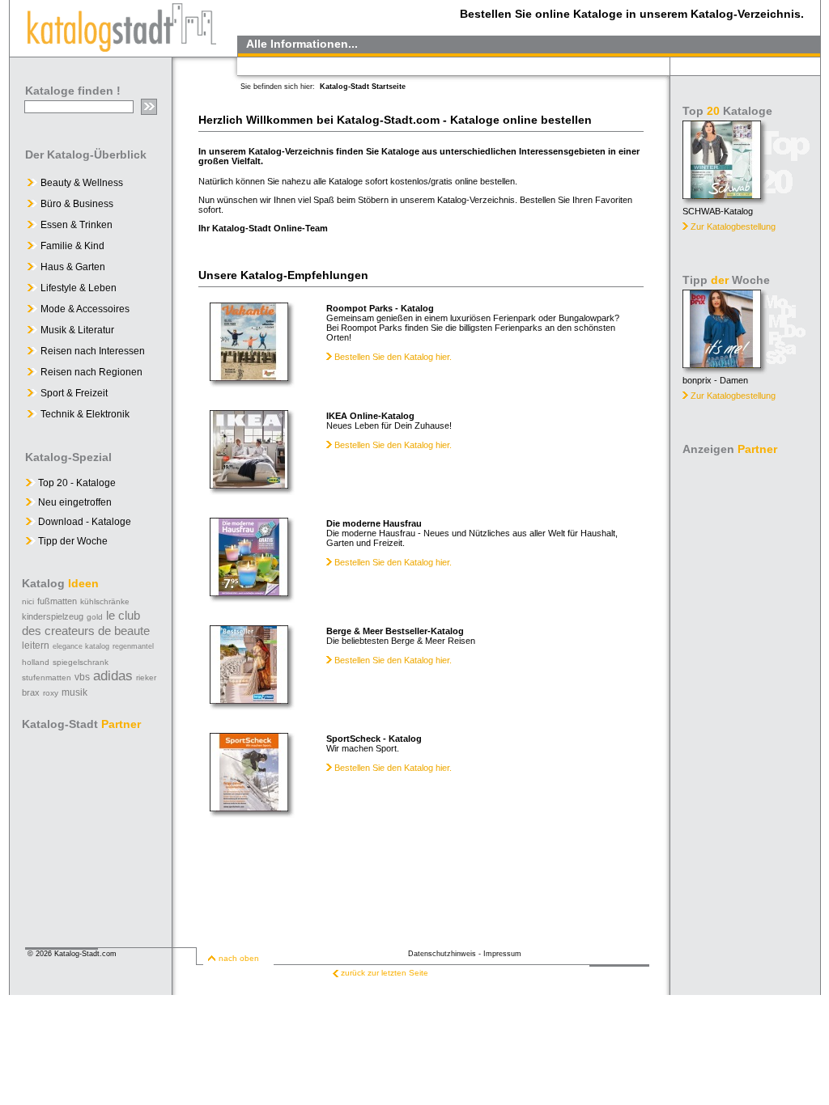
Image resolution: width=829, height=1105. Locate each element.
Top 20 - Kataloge (76, 483)
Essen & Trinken (76, 225)
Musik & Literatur (77, 330)
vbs (82, 677)
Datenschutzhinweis (442, 954)
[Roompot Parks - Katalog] (249, 376)
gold (95, 616)
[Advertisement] (746, 703)
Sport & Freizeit (74, 393)
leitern (35, 645)
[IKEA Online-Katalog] (249, 484)
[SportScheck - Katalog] (249, 807)
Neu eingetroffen (74, 502)
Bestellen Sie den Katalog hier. (392, 357)
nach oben (239, 958)
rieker (146, 677)
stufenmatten (46, 677)
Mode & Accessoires (85, 309)
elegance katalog (81, 646)
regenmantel (133, 646)
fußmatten (57, 601)
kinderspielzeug (52, 616)
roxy (50, 692)
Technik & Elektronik (85, 414)
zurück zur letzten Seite (384, 972)
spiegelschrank (80, 662)
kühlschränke (105, 601)
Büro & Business (76, 204)
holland (35, 662)
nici (28, 601)
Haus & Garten (72, 267)
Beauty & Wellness (81, 182)
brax (31, 692)
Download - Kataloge (83, 521)
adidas (113, 676)
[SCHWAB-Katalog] (721, 194)
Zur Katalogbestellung (733, 226)
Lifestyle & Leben (78, 288)
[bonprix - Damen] (721, 363)
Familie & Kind (72, 246)
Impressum (502, 954)
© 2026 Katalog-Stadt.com (72, 954)
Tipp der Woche (72, 541)
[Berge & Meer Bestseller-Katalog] (249, 699)
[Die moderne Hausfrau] (249, 592)
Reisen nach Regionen (91, 372)
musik (74, 692)
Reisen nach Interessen (92, 351)
